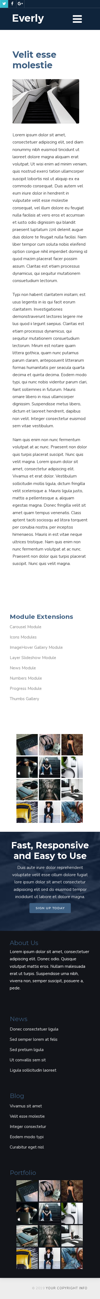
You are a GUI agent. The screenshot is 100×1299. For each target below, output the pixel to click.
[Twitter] (4, 4)
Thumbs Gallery (24, 699)
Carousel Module (25, 627)
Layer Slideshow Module (33, 657)
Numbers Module (26, 678)
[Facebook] (12, 4)
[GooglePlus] (20, 4)
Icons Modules (23, 637)
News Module (23, 668)
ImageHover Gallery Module (36, 647)
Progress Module (26, 688)
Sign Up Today (50, 908)
